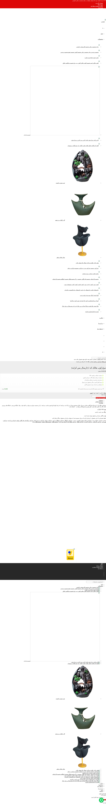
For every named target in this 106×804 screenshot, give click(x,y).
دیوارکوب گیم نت (88, 422)
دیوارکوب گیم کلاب (97, 422)
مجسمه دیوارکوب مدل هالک (94, 464)
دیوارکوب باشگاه (68, 420)
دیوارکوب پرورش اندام (39, 420)
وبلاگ (101, 564)
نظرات (101, 403)
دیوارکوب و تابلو (98, 361)
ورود (102, 790)
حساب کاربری (99, 3)
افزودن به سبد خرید (100, 397)
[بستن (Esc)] (105, 802)
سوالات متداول (99, 565)
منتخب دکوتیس (80, 420)
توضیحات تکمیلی (99, 401)
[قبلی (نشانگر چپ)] (105, 803)
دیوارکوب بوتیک (48, 420)
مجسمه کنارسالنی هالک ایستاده (94, 505)
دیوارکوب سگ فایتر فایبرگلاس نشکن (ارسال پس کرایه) (20, 420)
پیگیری (101, 318)
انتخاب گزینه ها (97, 460)
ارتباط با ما (100, 329)
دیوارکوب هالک (80, 422)
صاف (91, 393)
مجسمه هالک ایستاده (46, 422)
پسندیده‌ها (100, 4)
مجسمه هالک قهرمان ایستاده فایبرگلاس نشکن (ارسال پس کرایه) (86, 539)
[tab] (51, 400)
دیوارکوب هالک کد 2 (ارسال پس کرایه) (67, 422)
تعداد (105, 394)
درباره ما (100, 323)
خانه (102, 33)
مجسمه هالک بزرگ (37, 422)
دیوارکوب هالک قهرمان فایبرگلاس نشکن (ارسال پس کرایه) (87, 456)
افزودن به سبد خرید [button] (96, 467)
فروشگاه (104, 361)
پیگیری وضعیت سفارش (97, 6)
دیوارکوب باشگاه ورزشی (58, 420)
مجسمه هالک (55, 422)
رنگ (105, 393)
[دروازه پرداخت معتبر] (71, 559)
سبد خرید (100, 7)
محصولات (100, 39)
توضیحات (101, 400)
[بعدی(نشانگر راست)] (103, 803)
